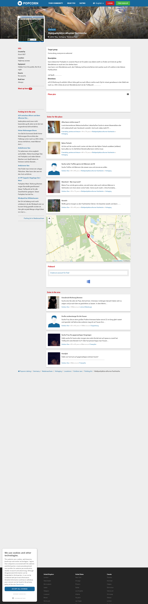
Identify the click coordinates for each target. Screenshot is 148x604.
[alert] (19, 575)
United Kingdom (49, 574)
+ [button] (49, 218)
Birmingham (47, 584)
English (99, 3)
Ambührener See (24, 148)
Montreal (109, 581)
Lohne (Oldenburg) (86, 307)
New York (78, 577)
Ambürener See (23, 165)
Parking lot (52, 29)
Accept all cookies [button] (19, 589)
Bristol (46, 597)
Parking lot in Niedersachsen (34, 218)
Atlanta (77, 594)
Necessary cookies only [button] (19, 594)
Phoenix (77, 584)
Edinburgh (47, 601)
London (46, 577)
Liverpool (46, 594)
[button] (20, 598)
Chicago (77, 581)
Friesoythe (93, 344)
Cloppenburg (95, 325)
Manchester (47, 581)
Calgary (109, 584)
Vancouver (110, 591)
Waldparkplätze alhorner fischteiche (103, 131)
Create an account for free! (59, 273)
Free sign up (123, 3)
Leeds (45, 587)
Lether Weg (54, 37)
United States (79, 574)
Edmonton (110, 587)
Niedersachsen (72, 37)
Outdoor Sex (65, 171)
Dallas (77, 587)
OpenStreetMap (118, 261)
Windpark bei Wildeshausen (28, 198)
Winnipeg (110, 594)
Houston (78, 597)
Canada (109, 574)
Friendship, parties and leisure (71, 131)
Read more (20, 584)
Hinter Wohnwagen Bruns (27, 130)
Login (110, 3)
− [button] (49, 221)
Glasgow (46, 591)
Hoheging (62, 37)
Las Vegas (78, 601)
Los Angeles (79, 591)
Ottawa (109, 597)
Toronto (109, 577)
